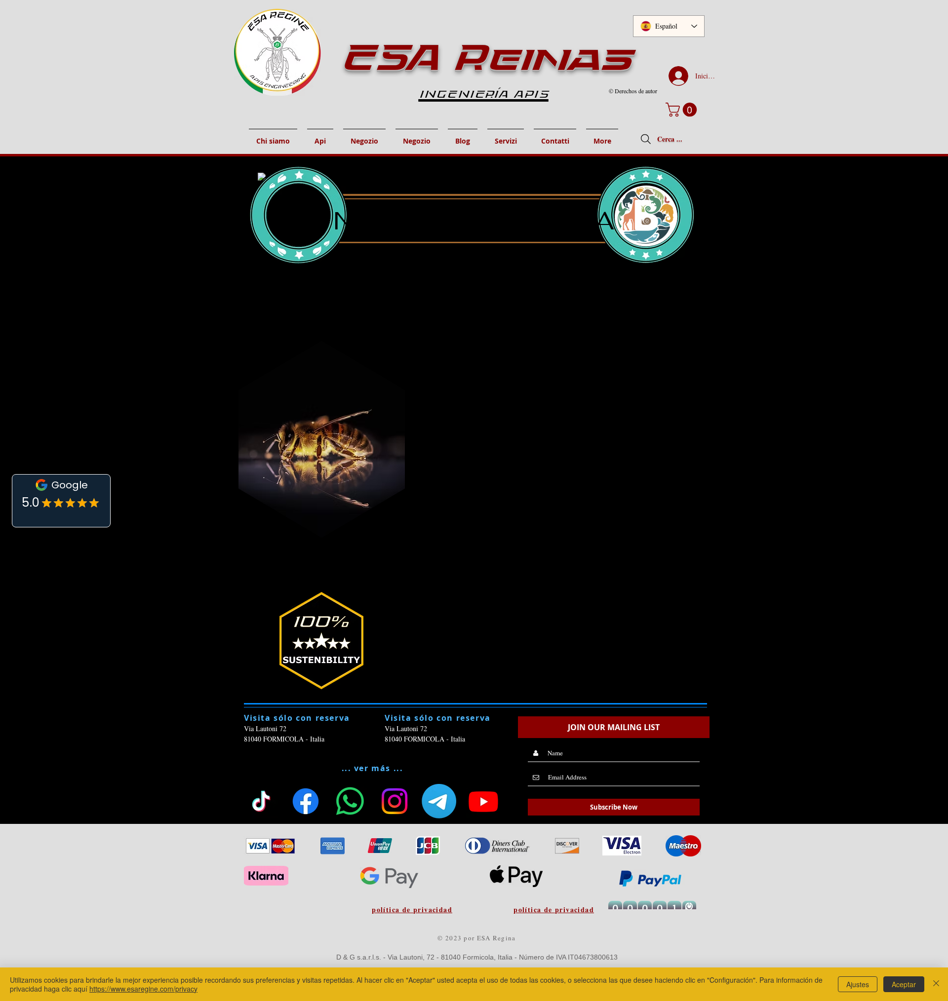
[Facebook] (305, 801)
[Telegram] (439, 801)
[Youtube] (483, 801)
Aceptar (904, 984)
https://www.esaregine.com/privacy (143, 989)
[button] (683, 110)
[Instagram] (394, 801)
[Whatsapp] (350, 801)
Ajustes (857, 984)
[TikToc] (261, 801)
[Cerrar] (936, 984)
